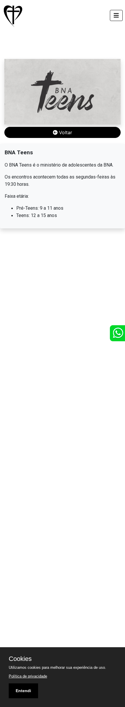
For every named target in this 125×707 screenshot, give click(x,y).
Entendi (23, 690)
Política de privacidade (28, 676)
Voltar (65, 132)
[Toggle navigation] (116, 15)
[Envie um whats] (117, 333)
